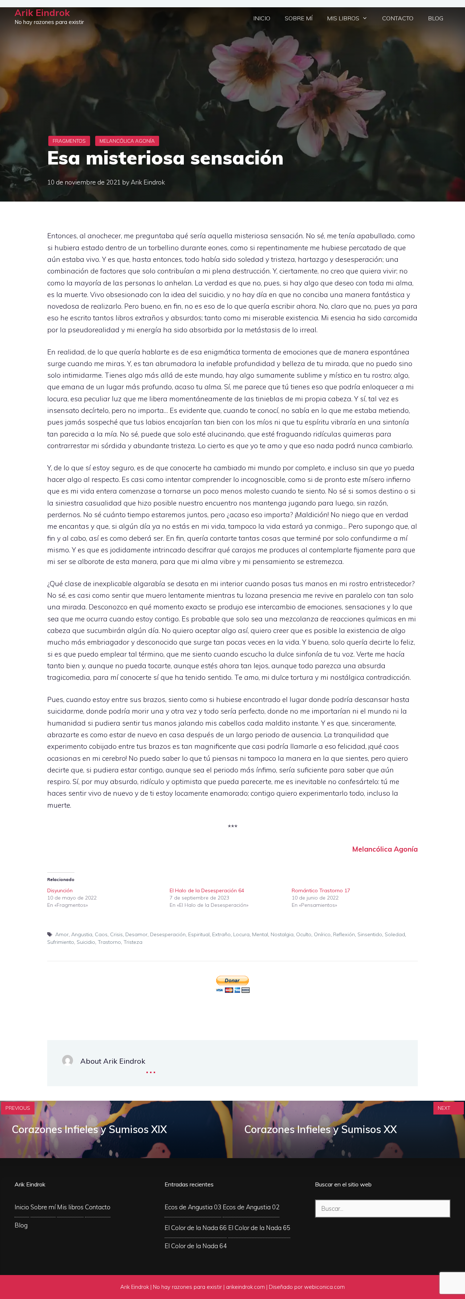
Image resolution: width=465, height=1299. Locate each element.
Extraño (221, 934)
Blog (435, 18)
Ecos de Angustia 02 (251, 1207)
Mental (260, 934)
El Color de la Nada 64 (196, 1246)
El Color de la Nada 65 (259, 1227)
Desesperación (168, 934)
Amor (62, 934)
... (150, 1067)
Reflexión (344, 934)
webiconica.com (324, 1286)
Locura (241, 934)
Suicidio (86, 942)
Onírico (322, 934)
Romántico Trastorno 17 (321, 890)
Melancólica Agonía (127, 141)
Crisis (116, 934)
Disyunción (60, 890)
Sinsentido (369, 934)
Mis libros (343, 18)
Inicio (261, 18)
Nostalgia (282, 934)
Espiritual (199, 934)
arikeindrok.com (245, 1286)
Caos (101, 934)
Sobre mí (298, 18)
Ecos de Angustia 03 (193, 1207)
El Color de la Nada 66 (196, 1227)
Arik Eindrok (42, 12)
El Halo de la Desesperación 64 (207, 890)
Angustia (81, 934)
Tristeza (133, 942)
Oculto (303, 934)
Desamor (136, 934)
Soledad (395, 934)
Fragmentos (69, 141)
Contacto (397, 18)
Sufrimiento (60, 942)
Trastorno (109, 942)
